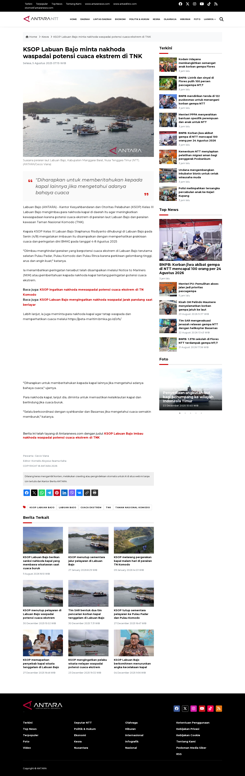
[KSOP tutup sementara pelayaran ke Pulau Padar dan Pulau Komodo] (134, 593)
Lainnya (209, 19)
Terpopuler (42, 4)
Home (33, 36)
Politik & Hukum (139, 19)
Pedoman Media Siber (191, 747)
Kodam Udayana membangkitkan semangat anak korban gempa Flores (197, 63)
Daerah (85, 19)
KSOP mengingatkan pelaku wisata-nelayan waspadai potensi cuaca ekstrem (87, 663)
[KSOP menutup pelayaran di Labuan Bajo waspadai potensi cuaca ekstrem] (43, 593)
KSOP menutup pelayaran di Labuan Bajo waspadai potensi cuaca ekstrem (42, 614)
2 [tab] (185, 413)
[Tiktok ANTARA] (209, 4)
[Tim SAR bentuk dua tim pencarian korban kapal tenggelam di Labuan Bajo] (88, 593)
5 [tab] (201, 413)
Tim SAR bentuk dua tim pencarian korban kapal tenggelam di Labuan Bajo (86, 614)
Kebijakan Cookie (188, 735)
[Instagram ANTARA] (194, 4)
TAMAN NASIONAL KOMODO (132, 507)
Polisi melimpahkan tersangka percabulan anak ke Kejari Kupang (199, 192)
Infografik (131, 741)
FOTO (197, 19)
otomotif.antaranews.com (39, 7)
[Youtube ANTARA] (202, 4)
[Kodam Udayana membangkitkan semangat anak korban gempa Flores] (168, 64)
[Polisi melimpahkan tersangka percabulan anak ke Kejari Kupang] (168, 193)
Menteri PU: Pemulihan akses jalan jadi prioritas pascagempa (198, 287)
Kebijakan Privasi (187, 729)
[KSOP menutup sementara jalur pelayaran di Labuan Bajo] (88, 540)
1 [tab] (180, 413)
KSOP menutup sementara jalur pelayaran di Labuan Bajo (86, 561)
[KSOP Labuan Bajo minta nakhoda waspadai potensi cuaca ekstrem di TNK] (190, 239)
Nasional (131, 747)
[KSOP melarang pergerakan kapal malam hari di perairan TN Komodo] (134, 540)
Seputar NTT (83, 722)
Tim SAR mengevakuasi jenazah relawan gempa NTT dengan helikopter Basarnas (198, 324)
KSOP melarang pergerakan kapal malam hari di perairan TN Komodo (133, 561)
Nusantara (81, 747)
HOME (73, 19)
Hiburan (185, 19)
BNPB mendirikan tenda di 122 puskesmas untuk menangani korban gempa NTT (199, 99)
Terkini (28, 4)
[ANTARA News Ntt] (41, 19)
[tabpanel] (190, 389)
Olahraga (170, 19)
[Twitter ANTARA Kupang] (187, 4)
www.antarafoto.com (125, 4)
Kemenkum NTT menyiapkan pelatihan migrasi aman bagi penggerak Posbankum (198, 155)
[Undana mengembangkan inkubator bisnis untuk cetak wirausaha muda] (168, 175)
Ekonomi (120, 19)
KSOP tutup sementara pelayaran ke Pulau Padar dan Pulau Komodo (131, 614)
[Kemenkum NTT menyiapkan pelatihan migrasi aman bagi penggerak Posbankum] (168, 156)
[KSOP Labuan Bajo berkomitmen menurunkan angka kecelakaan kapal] (134, 642)
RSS (179, 754)
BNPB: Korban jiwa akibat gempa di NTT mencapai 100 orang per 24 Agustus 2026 (198, 136)
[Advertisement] (88, 351)
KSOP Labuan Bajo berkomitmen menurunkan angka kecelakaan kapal (132, 663)
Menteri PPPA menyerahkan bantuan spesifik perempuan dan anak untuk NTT (198, 118)
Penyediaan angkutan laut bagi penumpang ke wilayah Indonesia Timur (188, 397)
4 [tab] (196, 413)
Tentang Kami (73, 4)
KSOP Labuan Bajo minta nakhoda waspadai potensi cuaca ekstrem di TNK (102, 36)
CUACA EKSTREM (91, 507)
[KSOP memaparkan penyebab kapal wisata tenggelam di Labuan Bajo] (43, 642)
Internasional (134, 735)
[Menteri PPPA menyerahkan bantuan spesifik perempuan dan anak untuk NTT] (168, 119)
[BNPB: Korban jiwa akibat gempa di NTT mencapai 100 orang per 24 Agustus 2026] (168, 138)
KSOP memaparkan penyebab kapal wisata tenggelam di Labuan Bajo (41, 663)
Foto (163, 359)
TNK (108, 507)
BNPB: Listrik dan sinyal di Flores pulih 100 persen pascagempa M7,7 (196, 81)
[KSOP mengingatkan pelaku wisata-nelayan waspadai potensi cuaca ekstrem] (88, 642)
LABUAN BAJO (67, 507)
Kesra (156, 19)
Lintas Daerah (102, 19)
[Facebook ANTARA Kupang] (180, 4)
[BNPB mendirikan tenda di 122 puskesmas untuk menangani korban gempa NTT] (168, 101)
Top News (56, 4)
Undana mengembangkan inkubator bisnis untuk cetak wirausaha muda (198, 173)
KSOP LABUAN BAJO (42, 507)
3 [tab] (190, 413)
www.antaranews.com (97, 4)
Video (27, 747)
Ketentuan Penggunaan (192, 722)
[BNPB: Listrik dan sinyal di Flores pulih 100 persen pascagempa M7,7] (168, 83)
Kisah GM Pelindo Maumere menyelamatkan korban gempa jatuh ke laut (197, 305)
